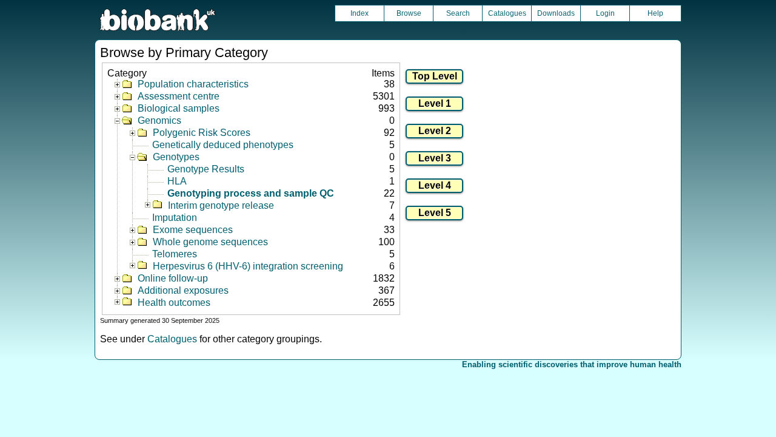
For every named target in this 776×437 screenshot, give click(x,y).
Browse (408, 13)
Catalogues (507, 13)
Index (359, 13)
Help (655, 13)
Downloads (556, 13)
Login (605, 13)
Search (458, 13)
